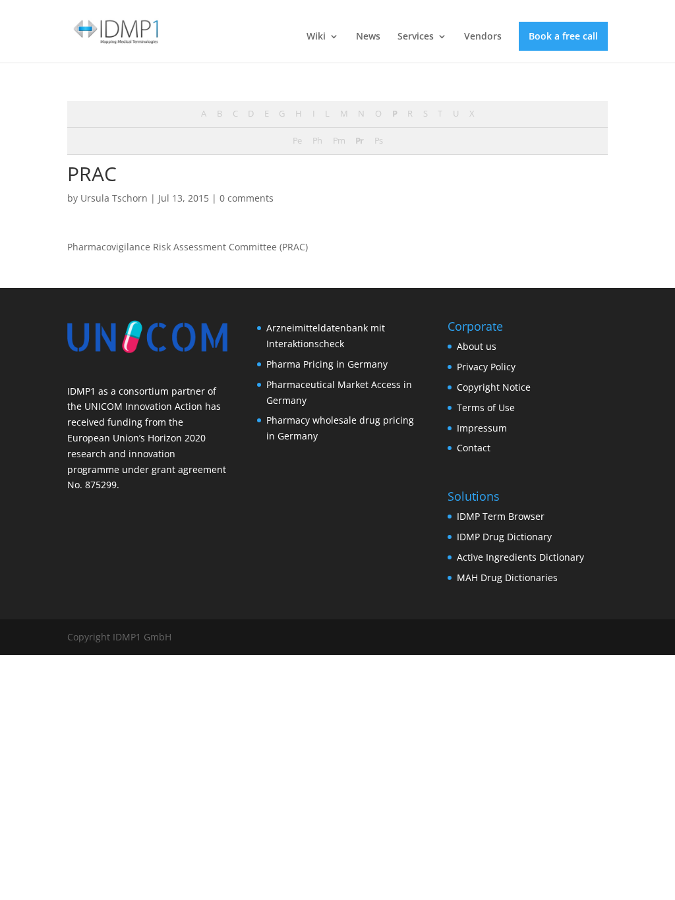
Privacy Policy (486, 366)
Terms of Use (486, 407)
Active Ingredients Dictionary (520, 557)
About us (476, 346)
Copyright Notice (494, 387)
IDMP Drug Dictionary (504, 536)
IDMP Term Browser (500, 516)
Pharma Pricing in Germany (327, 364)
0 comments (247, 198)
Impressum (482, 428)
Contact (473, 447)
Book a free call (563, 36)
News (368, 37)
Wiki (316, 37)
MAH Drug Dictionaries (507, 577)
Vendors (483, 37)
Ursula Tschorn (114, 198)
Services (415, 37)
